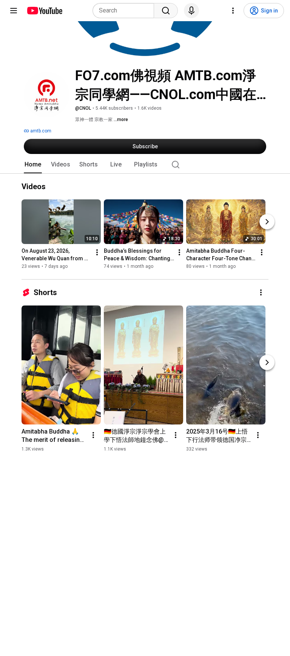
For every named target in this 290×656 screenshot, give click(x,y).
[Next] (267, 222)
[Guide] (13, 10)
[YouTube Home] (44, 10)
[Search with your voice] (191, 10)
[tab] (33, 164)
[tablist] (145, 164)
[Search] (166, 10)
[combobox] (125, 10)
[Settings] (233, 10)
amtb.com (40, 131)
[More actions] (97, 252)
